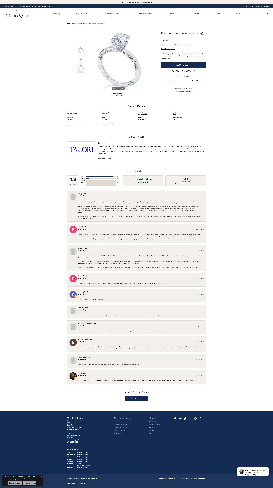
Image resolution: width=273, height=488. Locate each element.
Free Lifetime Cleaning (121, 424)
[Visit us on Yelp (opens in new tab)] (190, 419)
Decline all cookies (15, 483)
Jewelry (151, 430)
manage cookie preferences (20, 479)
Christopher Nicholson (86, 292)
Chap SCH (82, 373)
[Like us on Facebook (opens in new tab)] (175, 419)
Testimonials (118, 433)
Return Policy (162, 478)
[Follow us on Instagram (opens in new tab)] (195, 419)
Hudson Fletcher (84, 357)
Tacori (174, 114)
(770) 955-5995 (118, 95)
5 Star (83, 176)
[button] (249, 6)
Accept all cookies (30, 483)
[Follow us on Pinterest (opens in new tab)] (200, 419)
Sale (238, 14)
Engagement (81, 14)
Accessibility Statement (198, 478)
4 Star (83, 178)
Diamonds (152, 427)
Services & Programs (120, 427)
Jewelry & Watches (144, 14)
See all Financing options (168, 49)
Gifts (218, 14)
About (196, 14)
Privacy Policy (172, 478)
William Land (83, 308)
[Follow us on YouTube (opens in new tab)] (180, 419)
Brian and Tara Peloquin (87, 324)
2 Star (83, 183)
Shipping (172, 80)
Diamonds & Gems (111, 14)
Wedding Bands (154, 424)
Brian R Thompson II (85, 340)
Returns (194, 80)
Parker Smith (83, 276)
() (117, 176)
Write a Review (136, 398)
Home (68, 23)
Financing (56, 14)
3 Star (83, 180)
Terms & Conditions (183, 478)
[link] (8, 6)
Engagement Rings (82, 23)
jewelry (74, 23)
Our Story (117, 421)
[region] (118, 59)
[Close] (270, 2)
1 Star (83, 185)
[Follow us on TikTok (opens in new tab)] (185, 419)
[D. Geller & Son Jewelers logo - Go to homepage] (16, 13)
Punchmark (81, 483)
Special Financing (119, 430)
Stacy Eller (82, 194)
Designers (173, 14)
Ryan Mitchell (83, 227)
